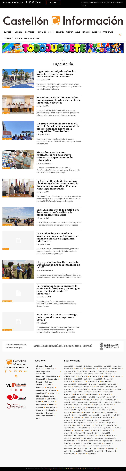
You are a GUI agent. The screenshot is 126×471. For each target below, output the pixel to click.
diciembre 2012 (110, 451)
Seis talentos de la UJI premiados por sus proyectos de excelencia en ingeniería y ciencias (58, 100)
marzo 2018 (97, 417)
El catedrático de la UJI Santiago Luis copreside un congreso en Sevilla (57, 317)
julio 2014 (117, 440)
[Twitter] (30, 2)
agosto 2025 (82, 371)
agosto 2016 (107, 428)
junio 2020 (68, 404)
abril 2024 (87, 379)
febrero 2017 (88, 425)
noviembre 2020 (70, 402)
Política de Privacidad (61, 469)
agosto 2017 (82, 422)
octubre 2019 (105, 407)
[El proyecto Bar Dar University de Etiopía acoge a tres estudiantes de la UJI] (18, 269)
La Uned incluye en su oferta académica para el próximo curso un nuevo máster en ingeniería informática (57, 237)
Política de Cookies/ (77, 469)
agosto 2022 (107, 389)
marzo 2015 (77, 438)
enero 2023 (100, 386)
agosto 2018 (107, 415)
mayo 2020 (78, 404)
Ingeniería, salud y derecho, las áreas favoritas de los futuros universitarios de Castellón (56, 74)
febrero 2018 (107, 417)
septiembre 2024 (95, 376)
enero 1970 (81, 453)
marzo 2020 (98, 404)
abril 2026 (107, 366)
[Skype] (16, 376)
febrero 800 (92, 453)
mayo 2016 (77, 430)
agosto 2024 (108, 376)
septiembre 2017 (70, 422)
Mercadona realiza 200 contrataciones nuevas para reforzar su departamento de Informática (55, 156)
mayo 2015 (111, 435)
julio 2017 (92, 422)
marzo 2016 (97, 430)
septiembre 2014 (95, 440)
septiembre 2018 (95, 415)
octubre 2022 (82, 389)
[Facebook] (26, 2)
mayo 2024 (78, 379)
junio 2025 (101, 371)
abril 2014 (87, 443)
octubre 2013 (105, 446)
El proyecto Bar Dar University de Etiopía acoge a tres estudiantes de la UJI (58, 265)
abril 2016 (87, 430)
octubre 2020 (82, 402)
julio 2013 (92, 448)
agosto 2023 (82, 384)
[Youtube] (37, 2)
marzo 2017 (77, 425)
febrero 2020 (108, 404)
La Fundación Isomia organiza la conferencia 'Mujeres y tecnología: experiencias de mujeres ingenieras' (58, 290)
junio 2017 (101, 422)
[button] (120, 35)
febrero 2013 (88, 451)
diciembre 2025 (91, 368)
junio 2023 (102, 384)
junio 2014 (67, 443)
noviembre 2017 (92, 420)
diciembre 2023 (80, 381)
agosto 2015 (82, 435)
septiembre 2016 (95, 428)
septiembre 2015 (70, 435)
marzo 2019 (77, 412)
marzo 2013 (77, 451)
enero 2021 (99, 399)
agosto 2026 (68, 366)
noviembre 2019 (93, 407)
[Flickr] (25, 371)
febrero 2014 (108, 443)
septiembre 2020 (95, 402)
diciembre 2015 (79, 433)
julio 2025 (92, 371)
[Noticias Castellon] (63, 20)
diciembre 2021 (79, 394)
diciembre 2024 (110, 374)
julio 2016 (117, 428)
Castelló (6, 277)
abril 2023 (67, 386)
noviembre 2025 (104, 368)
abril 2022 (87, 392)
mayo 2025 (112, 371)
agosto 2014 (107, 440)
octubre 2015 (105, 433)
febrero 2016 (107, 430)
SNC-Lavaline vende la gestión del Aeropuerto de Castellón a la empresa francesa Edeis (58, 212)
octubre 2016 (82, 428)
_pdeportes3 (7, 139)
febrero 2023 (88, 386)
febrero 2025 (88, 374)
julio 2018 (117, 415)
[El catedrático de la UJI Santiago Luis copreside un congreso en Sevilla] (18, 321)
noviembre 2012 (69, 453)
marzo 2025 (77, 374)
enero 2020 (68, 407)
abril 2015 (67, 438)
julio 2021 (92, 397)
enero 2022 (68, 394)
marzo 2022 (97, 392)
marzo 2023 (78, 386)
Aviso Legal (48, 469)
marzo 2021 (77, 399)
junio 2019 (101, 410)
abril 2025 (67, 374)
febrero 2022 (108, 392)
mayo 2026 (98, 366)
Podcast (53, 2)
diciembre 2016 (110, 425)
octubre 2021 (105, 394)
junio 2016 (67, 430)
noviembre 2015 (92, 433)
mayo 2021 (111, 397)
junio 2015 (101, 435)
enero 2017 (99, 425)
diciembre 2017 (79, 420)
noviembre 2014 (69, 440)
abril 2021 (67, 399)
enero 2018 (68, 420)
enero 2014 (68, 446)
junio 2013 (101, 448)
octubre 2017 (105, 420)
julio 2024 (118, 376)
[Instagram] (33, 2)
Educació (6, 87)
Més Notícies (7, 301)
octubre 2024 (82, 376)
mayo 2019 (111, 410)
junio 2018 (67, 417)
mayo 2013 (112, 448)
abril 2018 (87, 417)
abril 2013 (67, 451)
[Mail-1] (40, 2)
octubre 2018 (82, 415)
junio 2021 (101, 397)
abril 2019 (67, 412)
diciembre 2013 (79, 446)
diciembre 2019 (80, 407)
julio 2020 (118, 402)
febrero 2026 (68, 368)
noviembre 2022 (69, 389)
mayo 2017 (111, 422)
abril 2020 (87, 404)
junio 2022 (67, 392)
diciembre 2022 (111, 386)
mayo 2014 (78, 443)
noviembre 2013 (93, 446)
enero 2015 (99, 438)
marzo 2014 (97, 443)
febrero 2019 (88, 412)
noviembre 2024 (70, 376)
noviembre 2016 (69, 428)
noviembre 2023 (93, 381)
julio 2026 (78, 366)
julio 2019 (92, 410)
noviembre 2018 (69, 415)
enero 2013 (99, 451)
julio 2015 (92, 435)
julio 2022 (117, 389)
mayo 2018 (77, 417)
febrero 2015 (88, 438)
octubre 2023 (106, 381)
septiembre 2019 (70, 410)
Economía (6, 168)
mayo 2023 (112, 384)
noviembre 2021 (92, 394)
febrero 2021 (88, 399)
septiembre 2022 (95, 389)
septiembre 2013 (70, 448)
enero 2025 (99, 374)
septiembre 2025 (70, 371)
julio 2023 (92, 384)
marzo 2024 (98, 379)
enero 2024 (68, 381)
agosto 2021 (82, 397)
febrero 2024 (108, 379)
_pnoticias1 (7, 225)
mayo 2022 (78, 392)
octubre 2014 (82, 440)
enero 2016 (68, 433)
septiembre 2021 (70, 397)
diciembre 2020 (110, 399)
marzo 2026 (117, 366)
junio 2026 (88, 366)
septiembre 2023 (70, 384)
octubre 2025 (116, 368)
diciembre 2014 (110, 438)
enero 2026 (79, 368)
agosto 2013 (82, 448)
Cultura (6, 196)
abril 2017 (67, 425)
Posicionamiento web (92, 469)
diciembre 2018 (110, 412)
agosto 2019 (82, 410)
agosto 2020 (108, 402)
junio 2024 (68, 379)
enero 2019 (99, 412)
